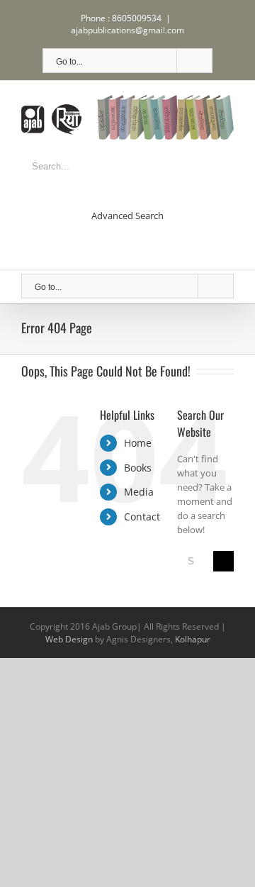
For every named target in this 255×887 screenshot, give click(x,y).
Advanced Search (127, 215)
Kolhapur (192, 639)
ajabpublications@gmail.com (127, 30)
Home (138, 443)
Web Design (69, 639)
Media (139, 491)
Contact (142, 516)
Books (138, 467)
